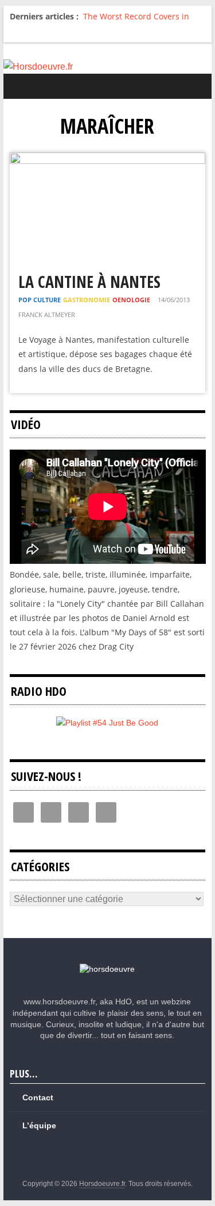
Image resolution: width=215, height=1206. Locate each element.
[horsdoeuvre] (107, 968)
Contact (37, 1097)
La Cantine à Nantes (89, 282)
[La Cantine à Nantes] (108, 160)
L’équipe (39, 1125)
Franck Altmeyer (46, 314)
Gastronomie (86, 299)
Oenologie (131, 299)
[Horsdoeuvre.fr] (107, 66)
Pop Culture (39, 299)
